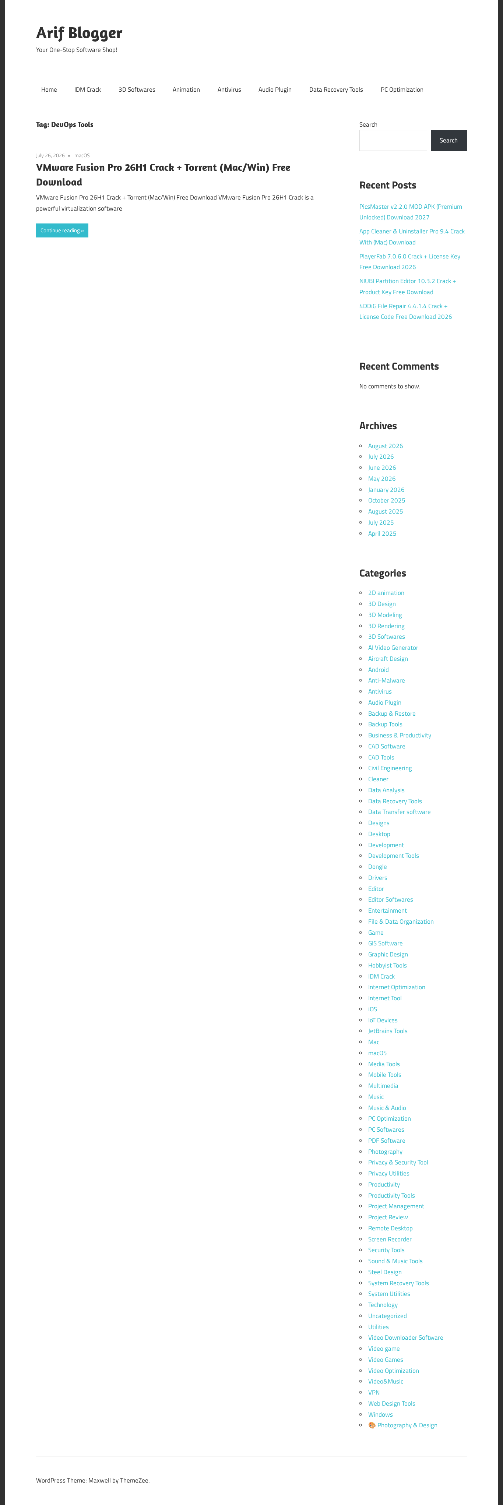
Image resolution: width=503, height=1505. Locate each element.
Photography (385, 1151)
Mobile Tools (384, 1074)
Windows (380, 1414)
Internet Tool (385, 998)
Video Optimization (393, 1370)
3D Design (382, 604)
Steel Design (385, 1272)
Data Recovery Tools (336, 89)
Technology (383, 1305)
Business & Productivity (399, 735)
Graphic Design (388, 954)
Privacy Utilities (388, 1173)
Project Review (388, 1217)
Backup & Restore (392, 713)
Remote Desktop (390, 1228)
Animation (186, 89)
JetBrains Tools (388, 1031)
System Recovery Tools (398, 1283)
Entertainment (387, 910)
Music (376, 1097)
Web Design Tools (391, 1403)
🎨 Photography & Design (402, 1425)
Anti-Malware (386, 680)
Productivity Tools (391, 1195)
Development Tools (393, 855)
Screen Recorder (390, 1239)
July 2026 (381, 456)
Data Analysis (386, 790)
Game (376, 932)
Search (368, 124)
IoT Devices (383, 1020)
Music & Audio (387, 1108)
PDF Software (386, 1140)
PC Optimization (402, 89)
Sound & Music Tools (395, 1261)
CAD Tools (381, 757)
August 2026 (385, 446)
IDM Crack (87, 89)
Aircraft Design (388, 658)
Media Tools (384, 1064)
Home (49, 89)
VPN (374, 1392)
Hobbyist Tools (387, 965)
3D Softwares (137, 89)
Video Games (385, 1359)
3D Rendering (386, 626)
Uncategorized (387, 1316)
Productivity (384, 1184)
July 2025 (381, 522)
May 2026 (382, 478)
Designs (379, 823)
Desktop (379, 834)
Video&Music (385, 1381)
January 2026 (386, 489)
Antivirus (229, 89)
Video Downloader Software (405, 1337)
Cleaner (378, 779)
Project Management (396, 1206)
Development (386, 845)
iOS (372, 1009)
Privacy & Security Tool (398, 1162)
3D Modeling (385, 615)
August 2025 (385, 511)
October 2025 (386, 500)
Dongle (377, 866)
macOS (82, 155)
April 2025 (382, 533)
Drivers (377, 877)
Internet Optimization (396, 987)
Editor (376, 889)
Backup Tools (385, 724)
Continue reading (60, 230)
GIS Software (385, 943)
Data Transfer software (399, 812)
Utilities (378, 1327)
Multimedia (383, 1085)
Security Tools (386, 1250)
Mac (373, 1042)
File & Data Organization (401, 921)
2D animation (386, 593)
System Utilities (389, 1293)
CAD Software (386, 746)
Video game (384, 1348)
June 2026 (382, 467)
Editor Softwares (390, 899)
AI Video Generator (393, 647)
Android (378, 669)
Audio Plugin (275, 89)
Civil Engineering (390, 768)
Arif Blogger (79, 32)
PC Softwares (386, 1129)
